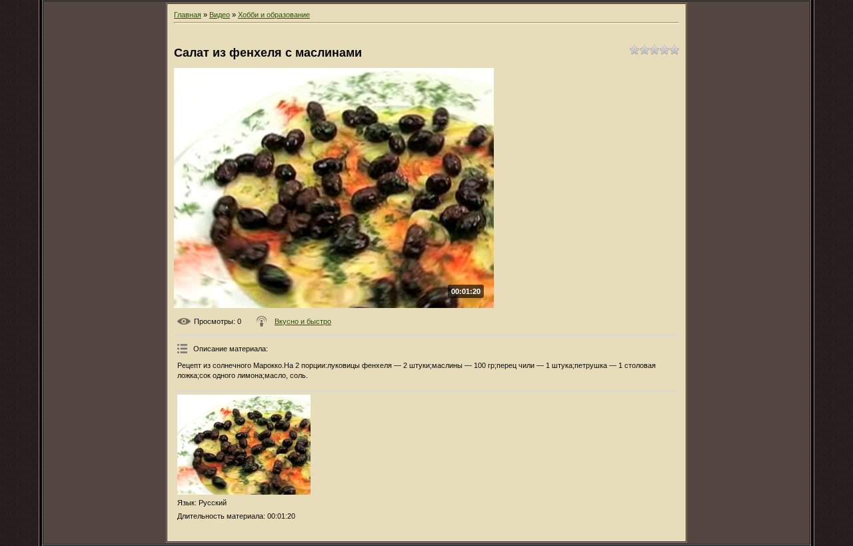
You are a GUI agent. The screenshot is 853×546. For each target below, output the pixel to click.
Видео (219, 15)
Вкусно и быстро (303, 321)
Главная (187, 15)
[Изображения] (244, 445)
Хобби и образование (274, 15)
